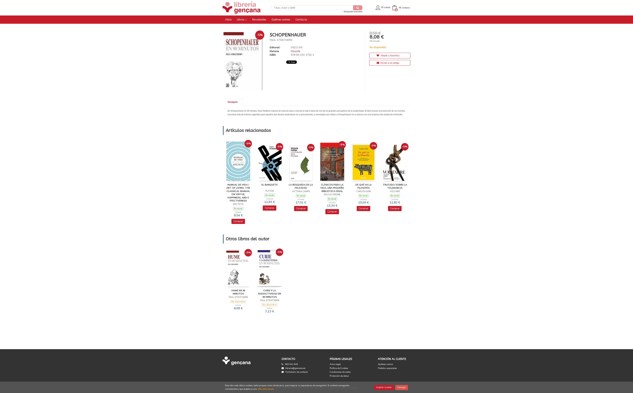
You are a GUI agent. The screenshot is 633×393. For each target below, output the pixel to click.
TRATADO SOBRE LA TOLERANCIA (395, 186)
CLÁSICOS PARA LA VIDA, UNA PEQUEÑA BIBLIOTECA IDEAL (332, 188)
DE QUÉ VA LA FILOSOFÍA (363, 186)
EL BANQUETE (269, 184)
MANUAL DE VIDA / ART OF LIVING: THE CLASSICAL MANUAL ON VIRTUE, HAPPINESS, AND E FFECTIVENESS (238, 193)
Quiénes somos (385, 364)
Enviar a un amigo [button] (389, 62)
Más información (266, 389)
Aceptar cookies (384, 387)
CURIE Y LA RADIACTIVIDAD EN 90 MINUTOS (269, 294)
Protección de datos (339, 376)
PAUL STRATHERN (281, 40)
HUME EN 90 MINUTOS (238, 292)
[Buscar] (357, 7)
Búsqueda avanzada (353, 11)
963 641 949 (291, 364)
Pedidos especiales (387, 368)
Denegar (401, 387)
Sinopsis (233, 102)
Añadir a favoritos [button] (389, 55)
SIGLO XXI (296, 47)
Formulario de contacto (297, 372)
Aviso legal (335, 364)
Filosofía (295, 51)
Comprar (238, 221)
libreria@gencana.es (295, 368)
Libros (241, 19)
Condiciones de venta (340, 372)
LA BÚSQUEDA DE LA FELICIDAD (301, 186)
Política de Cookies (339, 368)
